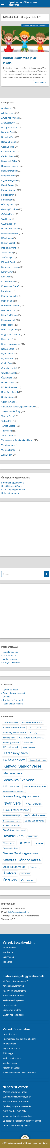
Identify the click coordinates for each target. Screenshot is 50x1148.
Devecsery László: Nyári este (16, 1125)
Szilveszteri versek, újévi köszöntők (18, 407)
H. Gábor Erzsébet (10, 228)
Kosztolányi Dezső (10, 286)
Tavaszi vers (13, 836)
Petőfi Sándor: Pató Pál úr (15, 1111)
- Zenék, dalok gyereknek (13, 693)
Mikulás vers (11, 786)
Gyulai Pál (6, 219)
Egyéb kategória (9, 180)
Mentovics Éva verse (19, 780)
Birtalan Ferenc (8, 142)
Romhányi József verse (11, 821)
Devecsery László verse (38, 728)
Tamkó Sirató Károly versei (14, 830)
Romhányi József (9, 392)
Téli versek (6, 431)
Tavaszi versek (8, 426)
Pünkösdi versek (9, 387)
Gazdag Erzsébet (9, 209)
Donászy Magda (9, 171)
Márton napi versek (10, 305)
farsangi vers (9, 738)
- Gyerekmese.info (10, 652)
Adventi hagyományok (13, 986)
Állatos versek (8, 113)
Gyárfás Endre (8, 214)
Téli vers (24, 843)
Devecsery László (9, 166)
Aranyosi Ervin (8, 123)
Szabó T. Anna (8, 402)
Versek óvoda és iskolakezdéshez (35, 26)
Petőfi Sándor (7, 383)
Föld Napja (6, 200)
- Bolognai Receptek (11, 662)
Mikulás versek (8, 320)
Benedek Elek (8, 137)
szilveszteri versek (11, 825)
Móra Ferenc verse (35, 786)
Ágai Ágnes (6, 108)
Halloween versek (9, 233)
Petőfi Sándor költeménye (11, 815)
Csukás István (8, 156)
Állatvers (9, 873)
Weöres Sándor (8, 450)
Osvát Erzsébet (8, 373)
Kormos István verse (38, 760)
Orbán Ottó (6, 363)
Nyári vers (12, 803)
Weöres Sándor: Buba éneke (16, 1101)
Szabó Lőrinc (7, 397)
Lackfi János (7, 291)
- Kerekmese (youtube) (12, 700)
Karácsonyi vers (15, 753)
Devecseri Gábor (9, 161)
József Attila (7, 253)
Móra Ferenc (7, 325)
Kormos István (8, 281)
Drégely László (8, 176)
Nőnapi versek (8, 349)
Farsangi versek (9, 190)
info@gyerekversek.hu (18, 912)
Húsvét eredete (10, 1005)
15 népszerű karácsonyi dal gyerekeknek (22, 1121)
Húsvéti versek (8, 243)
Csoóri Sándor (8, 151)
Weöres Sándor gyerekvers (20, 853)
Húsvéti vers (28, 743)
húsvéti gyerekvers (11, 742)
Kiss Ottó (5, 277)
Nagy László (7, 339)
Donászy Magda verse (14, 732)
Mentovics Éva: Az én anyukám (17, 1116)
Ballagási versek (9, 127)
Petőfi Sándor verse (34, 815)
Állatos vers (34, 867)
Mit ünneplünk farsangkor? (15, 981)
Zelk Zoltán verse (14, 866)
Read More (40, 82)
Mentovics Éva (8, 310)
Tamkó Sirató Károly (10, 411)
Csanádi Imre (7, 147)
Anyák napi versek (10, 118)
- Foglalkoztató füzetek (12, 704)
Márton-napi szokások (13, 1015)
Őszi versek (6, 378)
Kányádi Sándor (9, 262)
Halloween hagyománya (14, 991)
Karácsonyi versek (10, 267)
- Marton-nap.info (9, 659)
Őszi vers (10, 880)
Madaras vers (13, 773)
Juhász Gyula (7, 257)
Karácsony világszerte (13, 1000)
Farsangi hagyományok (12, 483)
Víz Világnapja (8, 445)
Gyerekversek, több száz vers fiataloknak (23, 4)
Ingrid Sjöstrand (8, 248)
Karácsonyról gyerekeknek (14, 490)
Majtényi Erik (7, 301)
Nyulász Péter (8, 358)
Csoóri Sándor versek (14, 727)
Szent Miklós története (11, 486)
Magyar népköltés (9, 296)
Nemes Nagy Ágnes (10, 344)
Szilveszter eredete (10, 493)
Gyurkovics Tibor (9, 224)
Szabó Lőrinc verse (34, 820)
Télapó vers (8, 843)
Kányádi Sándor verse (22, 766)
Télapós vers (32, 836)
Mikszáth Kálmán (9, 315)
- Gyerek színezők (9, 690)
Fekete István (7, 195)
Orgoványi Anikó (9, 368)
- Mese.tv (5, 697)
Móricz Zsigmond (9, 329)
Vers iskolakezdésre (10, 848)
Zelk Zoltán (6, 455)
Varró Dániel (7, 435)
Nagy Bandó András (10, 334)
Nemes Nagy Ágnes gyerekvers (13, 791)
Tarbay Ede (6, 421)
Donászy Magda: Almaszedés (17, 1106)
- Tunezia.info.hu (9, 655)
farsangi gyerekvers (36, 733)
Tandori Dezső (8, 416)
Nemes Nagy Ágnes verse (21, 796)
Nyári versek (7, 354)
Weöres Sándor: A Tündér (15, 1092)
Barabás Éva (7, 132)
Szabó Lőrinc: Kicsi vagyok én (17, 1097)
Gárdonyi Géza (8, 204)
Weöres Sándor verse (22, 860)
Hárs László (7, 238)
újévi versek (25, 874)
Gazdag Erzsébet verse (31, 737)
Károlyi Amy (7, 272)
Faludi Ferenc (8, 185)
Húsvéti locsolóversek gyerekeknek (19, 1039)
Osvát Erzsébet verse (16, 810)
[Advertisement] (25, 529)
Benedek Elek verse (32, 722)
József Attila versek (29, 747)
